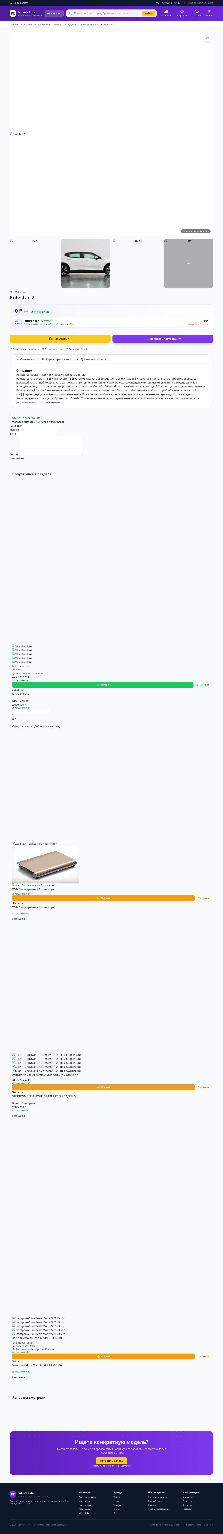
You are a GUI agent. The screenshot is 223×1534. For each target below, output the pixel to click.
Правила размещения (159, 1509)
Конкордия (28, 1103)
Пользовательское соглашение (198, 1525)
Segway (116, 1501)
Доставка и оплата (94, 359)
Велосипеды (85, 1505)
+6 (188, 263)
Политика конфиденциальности (164, 1525)
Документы (188, 1501)
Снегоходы (84, 1512)
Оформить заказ (23, 726)
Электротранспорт (88, 1497)
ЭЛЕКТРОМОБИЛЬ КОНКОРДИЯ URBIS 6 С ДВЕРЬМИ (45, 1074)
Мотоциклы (84, 1501)
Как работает (189, 1497)
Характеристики (57, 359)
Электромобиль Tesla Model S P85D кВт (37, 1338)
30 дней (105, 898)
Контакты (187, 1505)
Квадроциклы (85, 1509)
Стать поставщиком (157, 1497)
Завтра (105, 684)
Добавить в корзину (47, 726)
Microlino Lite (20, 666)
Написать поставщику (165, 339)
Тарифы (152, 1505)
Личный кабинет (156, 1501)
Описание (27, 359)
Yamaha (117, 1505)
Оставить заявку (111, 1460)
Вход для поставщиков (200, 2)
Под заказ (18, 919)
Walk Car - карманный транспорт (33, 889)
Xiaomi (116, 1497)
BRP (115, 1512)
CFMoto (116, 1509)
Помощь (187, 1509)
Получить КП (62, 339)
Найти (149, 13)
